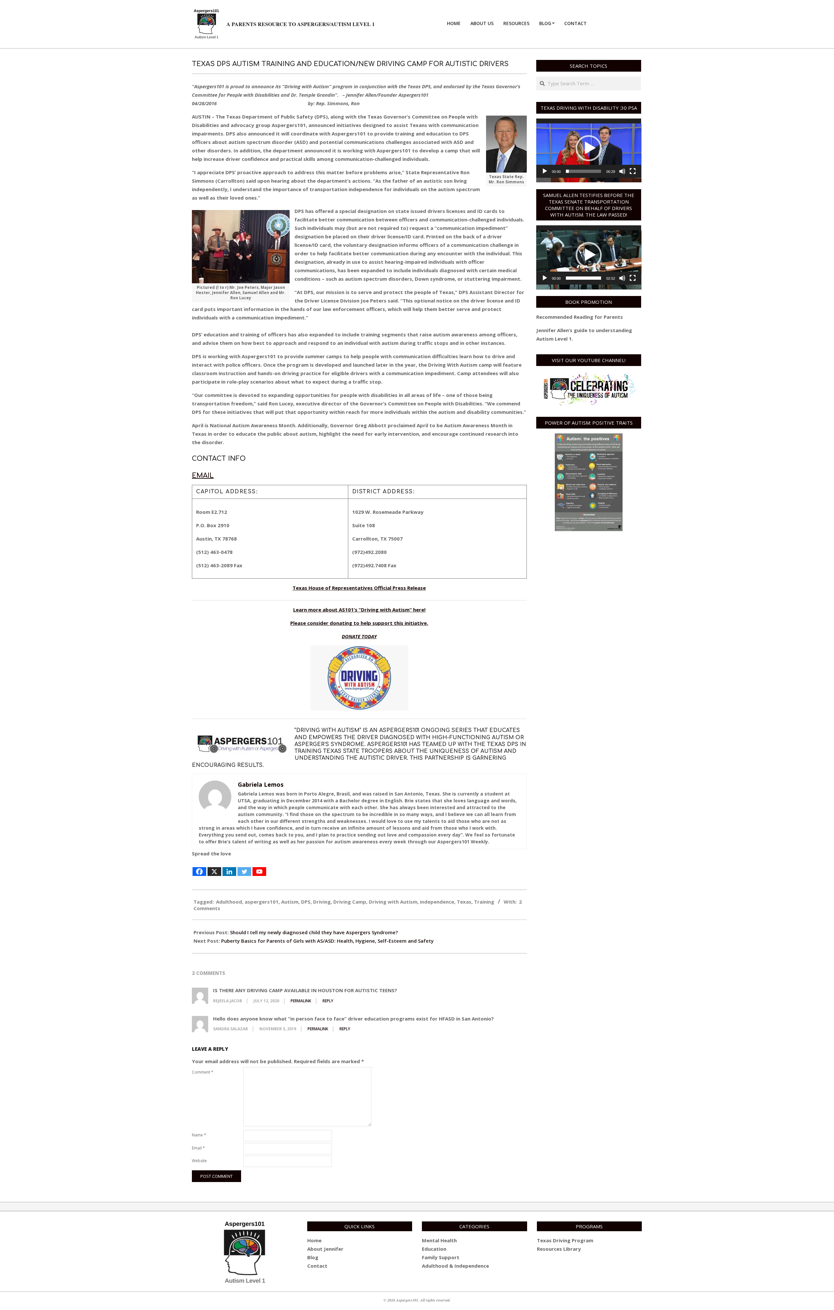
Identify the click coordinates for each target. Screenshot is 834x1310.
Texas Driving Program (565, 1240)
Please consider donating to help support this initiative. (359, 623)
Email (203, 475)
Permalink (301, 1001)
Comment (202, 1072)
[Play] (544, 171)
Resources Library (559, 1249)
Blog (312, 1257)
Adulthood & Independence (455, 1265)
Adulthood (229, 901)
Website (199, 1160)
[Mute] (622, 171)
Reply (328, 1001)
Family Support (440, 1257)
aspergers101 (262, 901)
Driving (322, 901)
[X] (214, 867)
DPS (305, 901)
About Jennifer (325, 1249)
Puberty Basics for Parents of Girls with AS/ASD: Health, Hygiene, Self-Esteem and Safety (327, 940)
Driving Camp (349, 901)
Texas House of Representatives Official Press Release (359, 588)
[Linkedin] (229, 867)
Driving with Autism (393, 901)
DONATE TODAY (359, 636)
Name (199, 1135)
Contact (317, 1265)
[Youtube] (259, 867)
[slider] (583, 171)
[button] (589, 148)
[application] (588, 148)
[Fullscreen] (632, 171)
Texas (464, 901)
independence (437, 901)
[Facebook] (199, 867)
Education (434, 1249)
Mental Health (439, 1240)
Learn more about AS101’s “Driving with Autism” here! (359, 609)
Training (484, 901)
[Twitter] (244, 867)
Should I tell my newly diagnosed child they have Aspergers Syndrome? (314, 932)
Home (314, 1240)
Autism (289, 901)
